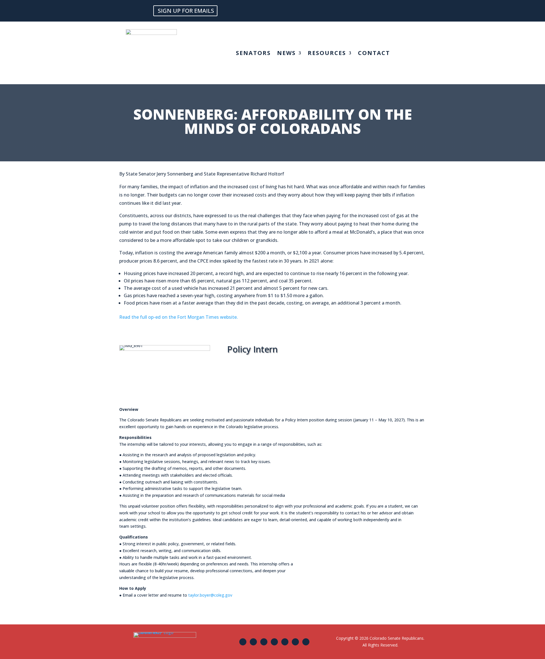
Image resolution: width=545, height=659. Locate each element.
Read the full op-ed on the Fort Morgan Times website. (178, 317)
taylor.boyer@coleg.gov (210, 595)
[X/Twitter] (312, 11)
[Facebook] (301, 11)
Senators (253, 54)
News (286, 54)
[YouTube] (354, 11)
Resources (327, 54)
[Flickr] (333, 11)
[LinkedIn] (364, 11)
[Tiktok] (343, 11)
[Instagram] (322, 11)
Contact (374, 54)
